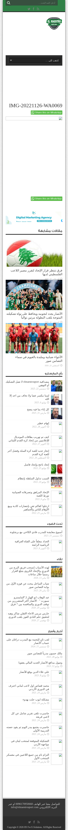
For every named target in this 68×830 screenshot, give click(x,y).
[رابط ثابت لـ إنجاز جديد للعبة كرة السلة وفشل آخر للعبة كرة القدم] (56, 455)
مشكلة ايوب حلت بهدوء (36, 699)
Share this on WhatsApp (48, 112)
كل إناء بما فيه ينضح (38, 409)
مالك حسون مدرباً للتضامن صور (44, 653)
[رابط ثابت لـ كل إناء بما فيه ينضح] (56, 413)
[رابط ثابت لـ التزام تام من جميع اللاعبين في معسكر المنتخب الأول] (56, 759)
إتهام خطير (43, 423)
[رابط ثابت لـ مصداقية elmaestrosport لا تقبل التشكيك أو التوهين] (56, 386)
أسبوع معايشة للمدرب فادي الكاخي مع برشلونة (35, 532)
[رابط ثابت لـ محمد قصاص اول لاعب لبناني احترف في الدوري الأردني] (56, 690)
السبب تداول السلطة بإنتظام (33, 478)
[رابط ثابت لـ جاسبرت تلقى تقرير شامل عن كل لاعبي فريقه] (56, 717)
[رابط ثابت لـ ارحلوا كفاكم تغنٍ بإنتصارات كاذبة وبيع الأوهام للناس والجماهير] (56, 510)
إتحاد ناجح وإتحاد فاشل (36, 464)
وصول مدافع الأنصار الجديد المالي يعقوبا (40, 662)
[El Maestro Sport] (34, 23)
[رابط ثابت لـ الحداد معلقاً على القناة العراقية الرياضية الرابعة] (56, 545)
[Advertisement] (36, 41)
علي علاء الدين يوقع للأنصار (34, 672)
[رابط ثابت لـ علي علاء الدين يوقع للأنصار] (56, 676)
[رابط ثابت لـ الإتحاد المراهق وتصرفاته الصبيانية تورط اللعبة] (56, 496)
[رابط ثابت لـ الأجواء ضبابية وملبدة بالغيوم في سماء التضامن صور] (34, 338)
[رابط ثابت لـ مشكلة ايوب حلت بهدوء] (56, 703)
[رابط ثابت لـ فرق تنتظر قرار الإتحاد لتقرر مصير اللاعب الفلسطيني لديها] (34, 252)
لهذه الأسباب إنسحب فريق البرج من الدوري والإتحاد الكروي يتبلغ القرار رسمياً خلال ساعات (29, 571)
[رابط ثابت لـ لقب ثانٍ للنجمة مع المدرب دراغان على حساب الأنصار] (56, 643)
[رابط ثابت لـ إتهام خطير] (56, 427)
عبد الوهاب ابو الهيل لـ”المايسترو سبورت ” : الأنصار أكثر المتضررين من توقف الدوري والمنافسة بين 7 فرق (28, 601)
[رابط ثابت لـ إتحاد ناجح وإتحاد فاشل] (56, 468)
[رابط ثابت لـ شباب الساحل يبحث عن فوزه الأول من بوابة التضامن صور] (56, 587)
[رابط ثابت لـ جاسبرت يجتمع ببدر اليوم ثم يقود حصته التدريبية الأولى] (56, 731)
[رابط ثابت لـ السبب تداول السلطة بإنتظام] (56, 482)
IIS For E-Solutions (33, 827)
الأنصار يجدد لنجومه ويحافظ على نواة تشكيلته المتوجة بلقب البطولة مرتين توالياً (34, 315)
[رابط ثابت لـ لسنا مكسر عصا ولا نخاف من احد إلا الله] (56, 399)
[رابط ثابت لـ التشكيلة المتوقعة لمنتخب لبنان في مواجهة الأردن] (56, 745)
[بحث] (8, 3)
